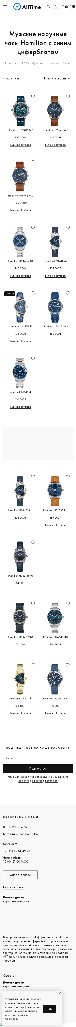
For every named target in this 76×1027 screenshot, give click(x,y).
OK (49, 1009)
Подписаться (38, 768)
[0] (64, 7)
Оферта (8, 975)
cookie (9, 1007)
